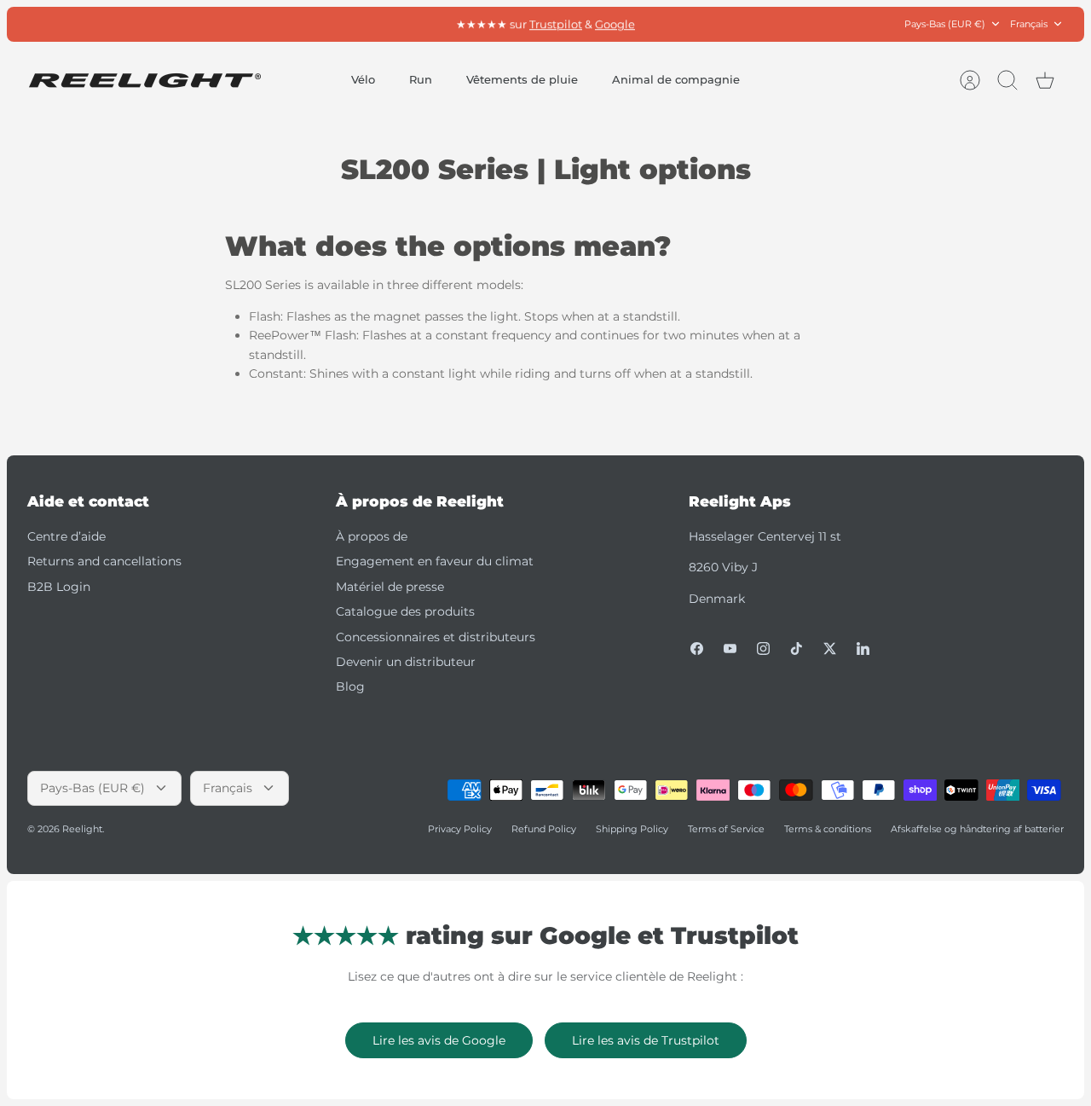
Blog (350, 686)
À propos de (371, 536)
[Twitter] (829, 648)
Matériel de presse (390, 586)
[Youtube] (730, 648)
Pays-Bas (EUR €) (944, 24)
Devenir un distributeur (406, 661)
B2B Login (58, 586)
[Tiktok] (796, 648)
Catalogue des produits (405, 611)
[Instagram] (763, 648)
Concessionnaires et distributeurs (435, 637)
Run (420, 79)
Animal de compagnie (676, 79)
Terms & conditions (827, 829)
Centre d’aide (66, 536)
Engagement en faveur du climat (435, 561)
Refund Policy (543, 829)
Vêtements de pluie (522, 79)
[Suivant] (729, 24)
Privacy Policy (460, 829)
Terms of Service (726, 829)
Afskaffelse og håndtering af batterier (977, 829)
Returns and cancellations (104, 561)
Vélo (363, 79)
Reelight (82, 829)
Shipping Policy (632, 829)
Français (1029, 24)
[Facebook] (696, 648)
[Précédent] (362, 24)
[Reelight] (144, 80)
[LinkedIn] (863, 648)
